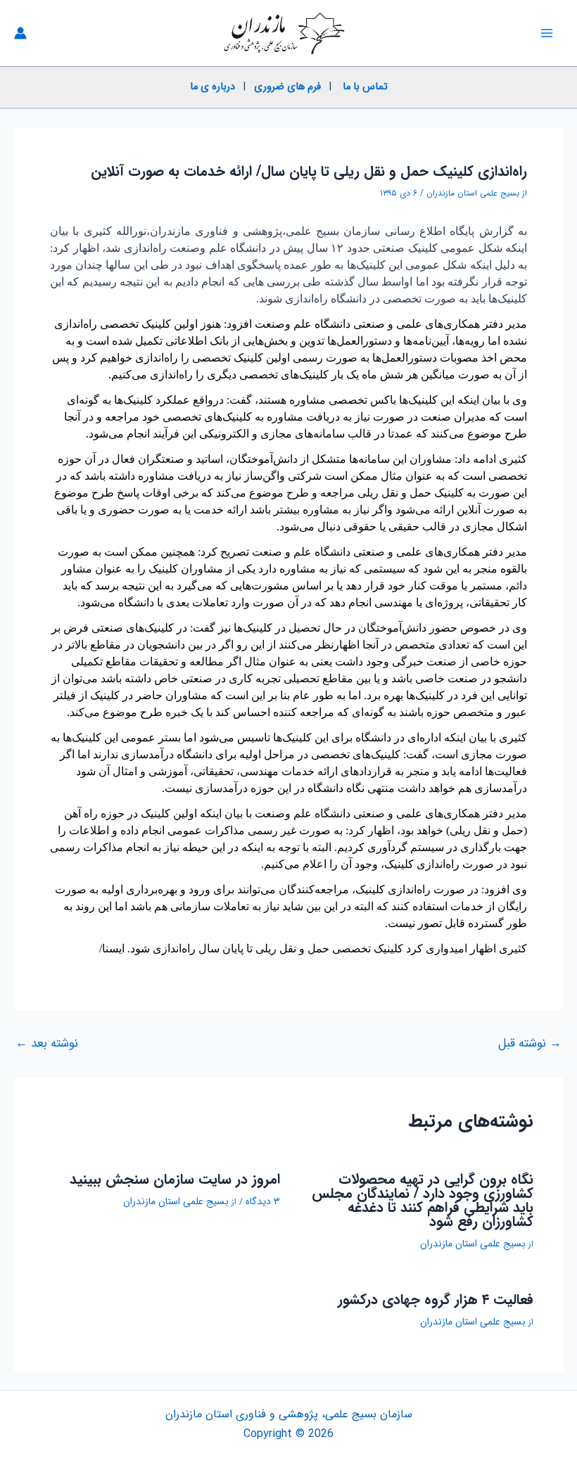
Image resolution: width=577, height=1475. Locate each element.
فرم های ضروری (287, 87)
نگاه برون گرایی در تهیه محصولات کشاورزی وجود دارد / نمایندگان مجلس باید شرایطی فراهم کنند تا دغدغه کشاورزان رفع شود (422, 1200)
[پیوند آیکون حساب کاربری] (20, 33)
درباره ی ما (212, 87)
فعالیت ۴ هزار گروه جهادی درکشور (435, 1299)
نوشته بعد (46, 1043)
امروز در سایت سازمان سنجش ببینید (175, 1179)
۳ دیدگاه (263, 1201)
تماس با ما (365, 87)
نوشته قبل (530, 1043)
